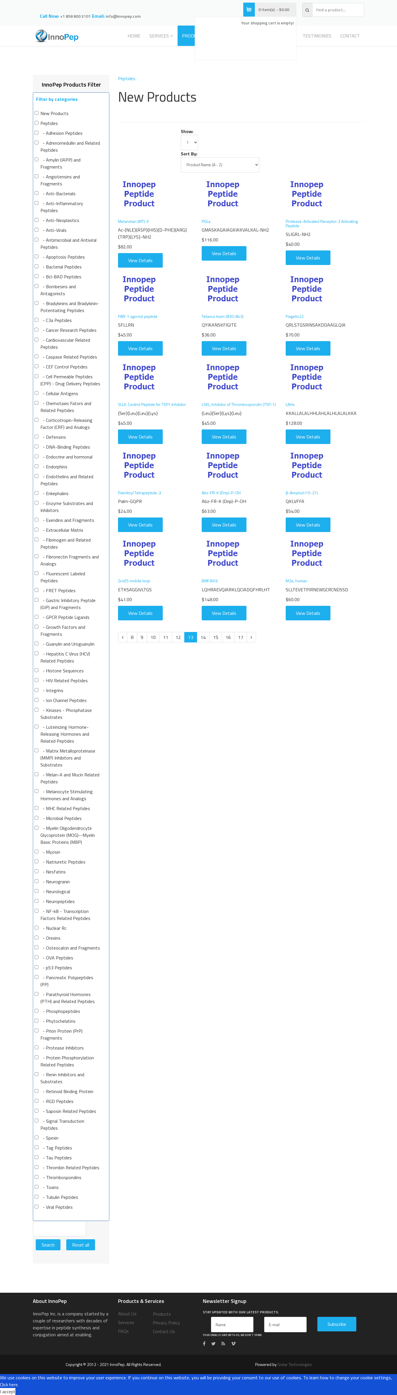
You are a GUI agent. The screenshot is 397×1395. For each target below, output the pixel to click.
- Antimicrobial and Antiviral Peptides (68, 243)
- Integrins (51, 690)
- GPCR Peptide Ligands (65, 617)
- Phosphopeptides (60, 1011)
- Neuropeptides (57, 901)
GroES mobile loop (134, 581)
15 (215, 637)
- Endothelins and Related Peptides (66, 480)
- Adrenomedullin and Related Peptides (70, 146)
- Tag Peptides (56, 1147)
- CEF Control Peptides (63, 366)
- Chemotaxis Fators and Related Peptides (65, 407)
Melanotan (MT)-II (133, 221)
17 (240, 637)
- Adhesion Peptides (61, 133)
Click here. (9, 1384)
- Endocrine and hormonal (66, 456)
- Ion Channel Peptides (63, 700)
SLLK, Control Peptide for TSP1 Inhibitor (152, 404)
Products (162, 1313)
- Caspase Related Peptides (68, 356)
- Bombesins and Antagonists (58, 290)
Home (134, 35)
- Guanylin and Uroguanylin (67, 643)
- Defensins (53, 437)
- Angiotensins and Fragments (60, 180)
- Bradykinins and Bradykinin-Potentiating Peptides (69, 307)
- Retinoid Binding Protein (66, 1091)
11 (165, 637)
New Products (54, 113)
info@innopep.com (123, 16)
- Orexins (50, 937)
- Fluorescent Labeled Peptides (62, 577)
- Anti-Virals (53, 230)
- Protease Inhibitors (62, 1047)
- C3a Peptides (56, 320)
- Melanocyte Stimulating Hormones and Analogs (66, 795)
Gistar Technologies (295, 1364)
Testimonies (317, 35)
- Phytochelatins (58, 1021)
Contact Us (164, 1331)
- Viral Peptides (56, 1207)
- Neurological (55, 891)
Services (159, 35)
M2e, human (296, 581)
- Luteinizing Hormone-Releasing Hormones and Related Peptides (64, 734)
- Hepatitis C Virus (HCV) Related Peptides (65, 657)
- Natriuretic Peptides (62, 861)
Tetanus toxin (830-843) (223, 316)
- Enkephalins (54, 493)
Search (48, 1244)
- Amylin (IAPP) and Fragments (60, 163)
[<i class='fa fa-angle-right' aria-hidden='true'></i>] (251, 637)
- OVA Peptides (56, 957)
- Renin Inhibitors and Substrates (62, 1078)
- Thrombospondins (60, 1177)
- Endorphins (53, 466)
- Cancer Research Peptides (68, 330)
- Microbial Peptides (61, 818)
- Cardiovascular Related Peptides (65, 343)
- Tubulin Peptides (59, 1197)
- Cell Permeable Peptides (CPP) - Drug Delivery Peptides (70, 380)
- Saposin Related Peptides (68, 1111)
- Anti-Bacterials (58, 193)
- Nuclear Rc (53, 928)
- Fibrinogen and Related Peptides (65, 543)
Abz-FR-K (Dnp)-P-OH (221, 493)
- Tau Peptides (56, 1157)
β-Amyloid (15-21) (302, 493)
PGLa (206, 221)
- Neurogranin (55, 881)
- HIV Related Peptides (64, 680)
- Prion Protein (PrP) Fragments (61, 1034)
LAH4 (290, 404)
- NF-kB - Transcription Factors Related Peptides (65, 915)
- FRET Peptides (58, 590)
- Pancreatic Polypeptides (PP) (66, 981)
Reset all (80, 1244)
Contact (350, 35)
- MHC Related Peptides (65, 808)
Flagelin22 (295, 316)
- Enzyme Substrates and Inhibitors (66, 507)
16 (228, 637)
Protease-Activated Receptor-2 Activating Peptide (322, 223)
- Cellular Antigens (59, 393)
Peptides (49, 123)
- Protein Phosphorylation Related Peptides (67, 1061)
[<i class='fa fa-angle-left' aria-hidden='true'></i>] (122, 637)
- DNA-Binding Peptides (65, 446)
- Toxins (49, 1187)
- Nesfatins (53, 871)
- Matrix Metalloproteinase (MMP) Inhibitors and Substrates (67, 757)
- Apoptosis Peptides (62, 256)
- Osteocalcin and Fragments (70, 947)
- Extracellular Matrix (61, 530)
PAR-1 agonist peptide (138, 316)
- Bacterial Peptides (61, 266)
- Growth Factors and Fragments (62, 630)
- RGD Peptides (57, 1101)
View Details (140, 260)
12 (178, 637)
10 (153, 637)
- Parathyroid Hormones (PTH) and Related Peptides (67, 998)
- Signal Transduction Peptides (62, 1124)
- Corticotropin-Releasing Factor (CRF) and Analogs (66, 424)
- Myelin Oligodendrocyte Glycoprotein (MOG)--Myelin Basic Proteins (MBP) (67, 835)
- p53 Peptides (56, 967)
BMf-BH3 (210, 581)
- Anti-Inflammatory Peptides (61, 207)
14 (203, 637)
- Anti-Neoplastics (59, 220)
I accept (7, 1391)
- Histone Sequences (62, 670)
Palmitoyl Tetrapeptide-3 (139, 493)
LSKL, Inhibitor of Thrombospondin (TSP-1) (239, 404)
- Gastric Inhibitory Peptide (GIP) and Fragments (68, 604)
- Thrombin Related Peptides (69, 1167)
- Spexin (49, 1137)
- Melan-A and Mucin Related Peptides (69, 778)
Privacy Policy (166, 1322)
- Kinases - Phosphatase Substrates (66, 714)
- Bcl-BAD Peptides (60, 276)
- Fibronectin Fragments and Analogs (69, 560)
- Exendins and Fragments (67, 520)
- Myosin (50, 851)
